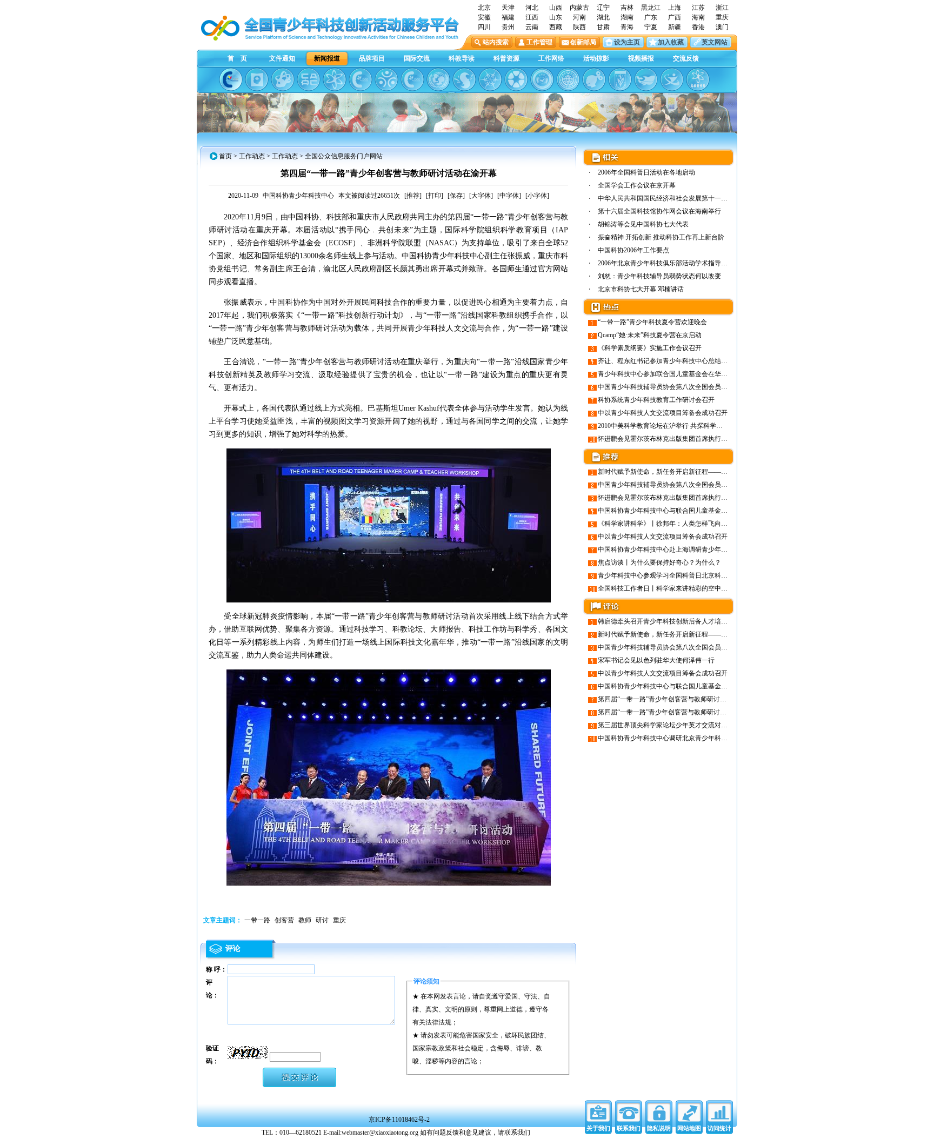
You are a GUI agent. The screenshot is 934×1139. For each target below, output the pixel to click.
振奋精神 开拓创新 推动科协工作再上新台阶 (661, 237)
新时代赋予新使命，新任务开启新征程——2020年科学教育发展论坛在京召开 (708, 471)
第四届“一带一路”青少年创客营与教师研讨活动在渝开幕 (678, 712)
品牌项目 (372, 58)
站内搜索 (496, 42)
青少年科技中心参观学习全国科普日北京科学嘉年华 (672, 575)
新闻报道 (327, 58)
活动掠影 (596, 58)
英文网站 (715, 42)
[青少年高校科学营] (698, 79)
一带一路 (257, 920)
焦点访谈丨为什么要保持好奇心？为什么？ (659, 562)
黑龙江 (651, 7)
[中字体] (509, 195)
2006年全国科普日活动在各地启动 (646, 172)
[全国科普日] (334, 79)
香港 (698, 27)
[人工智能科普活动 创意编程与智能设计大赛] (412, 79)
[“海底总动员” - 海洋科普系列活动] (646, 79)
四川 (484, 27)
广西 (674, 17)
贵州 (508, 27)
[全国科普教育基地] (568, 79)
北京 (484, 7)
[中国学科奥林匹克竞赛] (360, 79)
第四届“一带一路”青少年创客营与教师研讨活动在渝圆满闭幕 (685, 699)
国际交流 (417, 58)
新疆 (674, 27)
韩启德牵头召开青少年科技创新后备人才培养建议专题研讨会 (685, 621)
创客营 (284, 920)
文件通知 (282, 58)
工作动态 (252, 156)
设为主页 (627, 42)
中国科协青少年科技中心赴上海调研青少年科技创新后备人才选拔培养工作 (705, 549)
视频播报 (641, 58)
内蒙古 (579, 7)
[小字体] (537, 195)
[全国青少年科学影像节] (516, 79)
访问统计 (719, 1128)
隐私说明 (659, 1128)
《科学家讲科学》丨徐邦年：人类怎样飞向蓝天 (666, 523)
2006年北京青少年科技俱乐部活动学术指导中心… (669, 263)
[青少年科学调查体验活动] (490, 79)
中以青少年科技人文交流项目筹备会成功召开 (663, 413)
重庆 (722, 17)
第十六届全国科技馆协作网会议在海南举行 (659, 211)
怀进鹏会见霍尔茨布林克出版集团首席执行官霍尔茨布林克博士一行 (695, 439)
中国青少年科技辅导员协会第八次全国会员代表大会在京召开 (685, 387)
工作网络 (551, 58)
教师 (304, 920)
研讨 (322, 920)
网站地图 (689, 1128)
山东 (555, 17)
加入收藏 (671, 42)
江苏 (698, 7)
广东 (650, 17)
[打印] (434, 195)
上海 (674, 7)
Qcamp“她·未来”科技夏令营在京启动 (650, 335)
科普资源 (506, 58)
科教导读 (462, 58)
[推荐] (413, 195)
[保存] (456, 195)
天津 (508, 7)
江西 (531, 17)
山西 (555, 7)
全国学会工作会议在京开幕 (637, 185)
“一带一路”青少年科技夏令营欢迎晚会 (652, 322)
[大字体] (481, 195)
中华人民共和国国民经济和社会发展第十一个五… (669, 198)
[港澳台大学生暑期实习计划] (386, 79)
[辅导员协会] (620, 79)
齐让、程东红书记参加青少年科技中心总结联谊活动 (672, 361)
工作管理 (539, 42)
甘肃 (603, 27)
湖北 (603, 17)
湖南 (627, 17)
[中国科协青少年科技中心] (231, 79)
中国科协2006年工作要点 (633, 250)
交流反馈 (686, 58)
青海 (627, 27)
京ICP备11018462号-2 (399, 1119)
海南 (698, 17)
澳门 (722, 27)
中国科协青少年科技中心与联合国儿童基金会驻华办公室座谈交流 (692, 510)
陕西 (579, 27)
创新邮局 (583, 42)
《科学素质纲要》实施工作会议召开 (650, 348)
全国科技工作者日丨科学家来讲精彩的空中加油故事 (672, 588)
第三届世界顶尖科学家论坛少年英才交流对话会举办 (672, 725)
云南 (531, 27)
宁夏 (650, 27)
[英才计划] (672, 79)
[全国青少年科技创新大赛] (257, 79)
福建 (508, 17)
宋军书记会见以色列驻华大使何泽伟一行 (656, 660)
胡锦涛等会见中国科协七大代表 (643, 224)
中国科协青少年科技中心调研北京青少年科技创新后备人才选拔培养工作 (701, 738)
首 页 (237, 58)
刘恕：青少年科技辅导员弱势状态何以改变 (659, 276)
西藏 (555, 27)
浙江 (722, 7)
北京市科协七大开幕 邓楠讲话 (641, 289)
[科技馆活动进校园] (464, 79)
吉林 (627, 7)
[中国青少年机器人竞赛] (309, 79)
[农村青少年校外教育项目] (438, 79)
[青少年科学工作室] (594, 79)
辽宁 (603, 7)
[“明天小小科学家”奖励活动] (283, 79)
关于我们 (598, 1128)
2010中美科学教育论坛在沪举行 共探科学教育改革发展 (676, 426)
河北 (531, 7)
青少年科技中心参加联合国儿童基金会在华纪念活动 (672, 374)
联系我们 (629, 1128)
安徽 (484, 17)
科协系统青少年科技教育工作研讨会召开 (656, 400)
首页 (225, 156)
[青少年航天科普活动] (542, 79)
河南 (579, 17)
